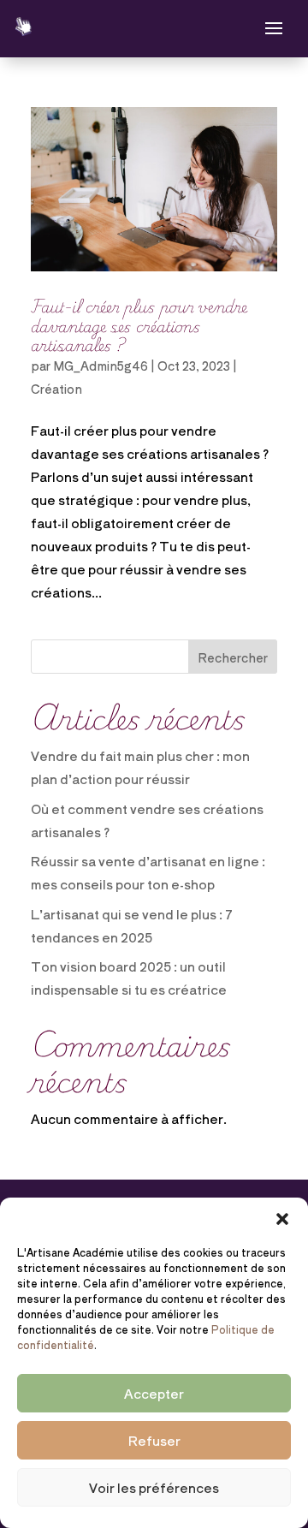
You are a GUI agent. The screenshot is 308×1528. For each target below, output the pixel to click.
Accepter (154, 1393)
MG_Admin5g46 (100, 365)
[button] (282, 1219)
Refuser (154, 1440)
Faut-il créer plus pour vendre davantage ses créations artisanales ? (139, 325)
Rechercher (233, 657)
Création (56, 388)
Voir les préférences (154, 1487)
